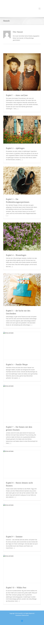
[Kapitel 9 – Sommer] (22, 518)
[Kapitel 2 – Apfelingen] (22, 130)
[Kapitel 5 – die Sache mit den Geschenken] (22, 289)
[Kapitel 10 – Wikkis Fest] (22, 569)
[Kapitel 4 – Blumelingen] (22, 237)
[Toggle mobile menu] (40, 8)
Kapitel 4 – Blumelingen (16, 255)
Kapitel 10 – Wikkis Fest (16, 587)
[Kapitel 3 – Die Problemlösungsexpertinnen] (22, 181)
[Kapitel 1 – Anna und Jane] (22, 72)
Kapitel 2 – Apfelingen (15, 148)
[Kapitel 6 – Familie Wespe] (22, 346)
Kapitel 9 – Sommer (14, 536)
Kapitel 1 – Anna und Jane (17, 95)
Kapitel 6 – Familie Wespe (17, 364)
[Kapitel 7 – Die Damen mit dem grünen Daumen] (22, 403)
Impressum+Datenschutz (22, 615)
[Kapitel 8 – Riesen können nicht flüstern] (22, 464)
